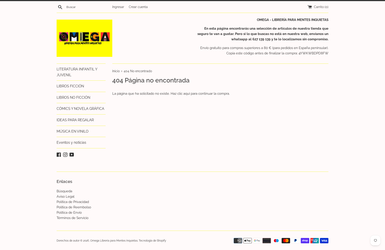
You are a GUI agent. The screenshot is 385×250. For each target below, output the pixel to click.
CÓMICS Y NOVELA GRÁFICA (80, 109)
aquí (186, 94)
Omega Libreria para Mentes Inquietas (114, 240)
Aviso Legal (65, 197)
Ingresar (118, 7)
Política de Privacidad (73, 202)
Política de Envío (69, 213)
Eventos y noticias (71, 142)
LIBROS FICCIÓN (70, 86)
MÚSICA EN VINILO (72, 131)
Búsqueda (64, 191)
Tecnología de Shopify (152, 240)
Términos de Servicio (72, 218)
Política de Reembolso (74, 207)
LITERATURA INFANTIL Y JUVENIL (77, 72)
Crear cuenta (138, 7)
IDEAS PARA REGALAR (75, 120)
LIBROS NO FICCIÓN (73, 97)
